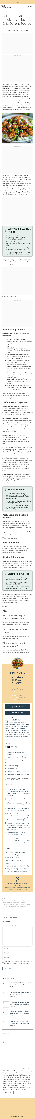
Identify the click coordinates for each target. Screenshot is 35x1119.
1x (8, 746)
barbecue (6, 900)
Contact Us (13, 1114)
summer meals (16, 902)
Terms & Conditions (28, 1114)
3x (15, 746)
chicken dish (13, 900)
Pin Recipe (18, 713)
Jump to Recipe (12, 30)
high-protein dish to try (17, 264)
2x (12, 746)
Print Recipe (24, 30)
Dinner (5, 898)
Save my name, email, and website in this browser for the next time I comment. (18, 962)
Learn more (8, 1092)
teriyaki (23, 902)
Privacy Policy (5, 1114)
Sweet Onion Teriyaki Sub (16, 109)
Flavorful (25, 900)
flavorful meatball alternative (17, 427)
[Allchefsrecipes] (6, 6)
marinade (9, 902)
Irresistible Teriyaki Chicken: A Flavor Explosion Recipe (18, 904)
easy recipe (20, 900)
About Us (19, 1114)
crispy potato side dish (17, 190)
